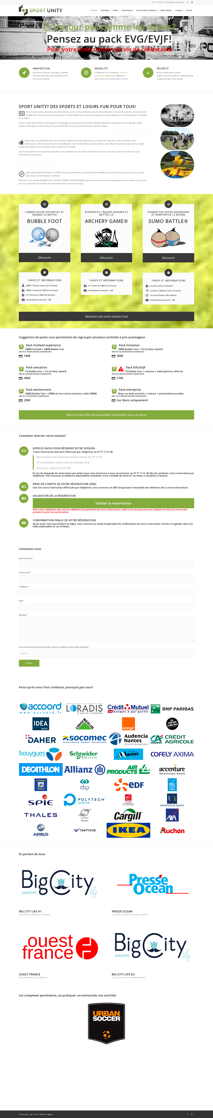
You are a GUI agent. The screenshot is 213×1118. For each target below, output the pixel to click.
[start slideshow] (99, 52)
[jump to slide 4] (109, 52)
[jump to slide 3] (106, 52)
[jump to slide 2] (104, 52)
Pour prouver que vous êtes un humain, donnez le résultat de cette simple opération (54, 647)
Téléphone (24, 586)
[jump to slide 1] (102, 52)
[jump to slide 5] (111, 52)
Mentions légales (46, 1114)
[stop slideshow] (114, 52)
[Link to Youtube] (192, 2)
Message (23, 615)
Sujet (21, 601)
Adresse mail (25, 572)
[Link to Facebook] (187, 2)
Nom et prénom (26, 558)
